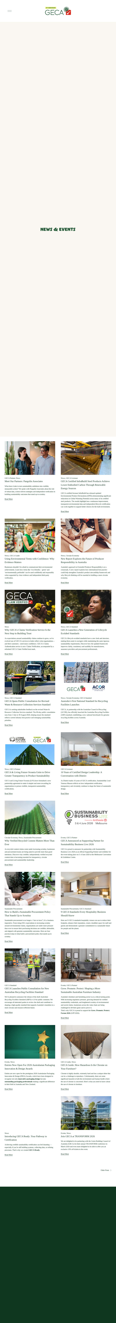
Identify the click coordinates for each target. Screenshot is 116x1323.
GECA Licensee (72, 478)
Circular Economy (72, 556)
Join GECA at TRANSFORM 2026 (78, 1136)
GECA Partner (10, 478)
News (18, 478)
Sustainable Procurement (32, 838)
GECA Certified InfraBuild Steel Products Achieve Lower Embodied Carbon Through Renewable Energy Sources (85, 485)
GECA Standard (72, 627)
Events (63, 838)
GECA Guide (15, 556)
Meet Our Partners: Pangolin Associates (24, 481)
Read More (9, 499)
